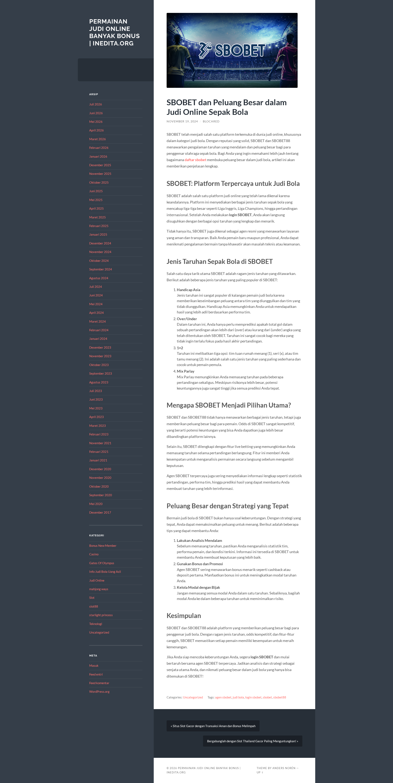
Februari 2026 (98, 147)
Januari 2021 (98, 460)
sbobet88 (279, 697)
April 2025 (96, 208)
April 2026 (96, 130)
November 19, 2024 (182, 121)
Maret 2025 (97, 217)
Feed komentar (99, 683)
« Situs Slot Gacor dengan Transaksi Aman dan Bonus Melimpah (213, 726)
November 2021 (100, 443)
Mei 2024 (96, 304)
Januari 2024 (98, 338)
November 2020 (100, 477)
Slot (92, 597)
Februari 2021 (98, 451)
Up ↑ (260, 772)
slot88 (93, 606)
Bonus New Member (102, 545)
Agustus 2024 (98, 278)
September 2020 (100, 495)
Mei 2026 (96, 121)
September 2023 (100, 373)
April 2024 (96, 312)
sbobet (267, 697)
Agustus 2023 (98, 382)
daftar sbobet (195, 159)
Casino (93, 554)
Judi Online (96, 580)
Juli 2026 (95, 104)
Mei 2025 (96, 200)
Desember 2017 (100, 512)
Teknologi (95, 624)
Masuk (93, 665)
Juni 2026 (96, 113)
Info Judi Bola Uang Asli (105, 571)
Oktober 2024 (99, 260)
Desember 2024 (100, 243)
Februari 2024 (98, 330)
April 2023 (96, 417)
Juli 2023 (95, 391)
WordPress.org (99, 691)
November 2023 (100, 356)
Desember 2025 (100, 165)
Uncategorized (99, 632)
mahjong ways (98, 589)
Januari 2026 (98, 156)
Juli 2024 (95, 286)
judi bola (238, 697)
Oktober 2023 (99, 365)
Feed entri (96, 674)
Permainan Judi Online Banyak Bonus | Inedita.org (114, 32)
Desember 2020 (100, 469)
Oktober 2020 (99, 486)
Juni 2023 (96, 399)
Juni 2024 (96, 295)
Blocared (211, 121)
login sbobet (253, 697)
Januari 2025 (98, 234)
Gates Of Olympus (101, 563)
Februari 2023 (98, 434)
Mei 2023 (96, 408)
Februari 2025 (98, 226)
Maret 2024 (97, 321)
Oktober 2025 (99, 182)
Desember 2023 (100, 347)
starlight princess (101, 615)
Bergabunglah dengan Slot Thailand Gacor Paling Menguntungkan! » (252, 741)
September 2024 (100, 269)
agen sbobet (223, 697)
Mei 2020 (96, 504)
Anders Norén (284, 768)
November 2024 (100, 252)
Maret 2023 (97, 425)
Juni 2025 (96, 191)
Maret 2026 (97, 139)
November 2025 (100, 173)
